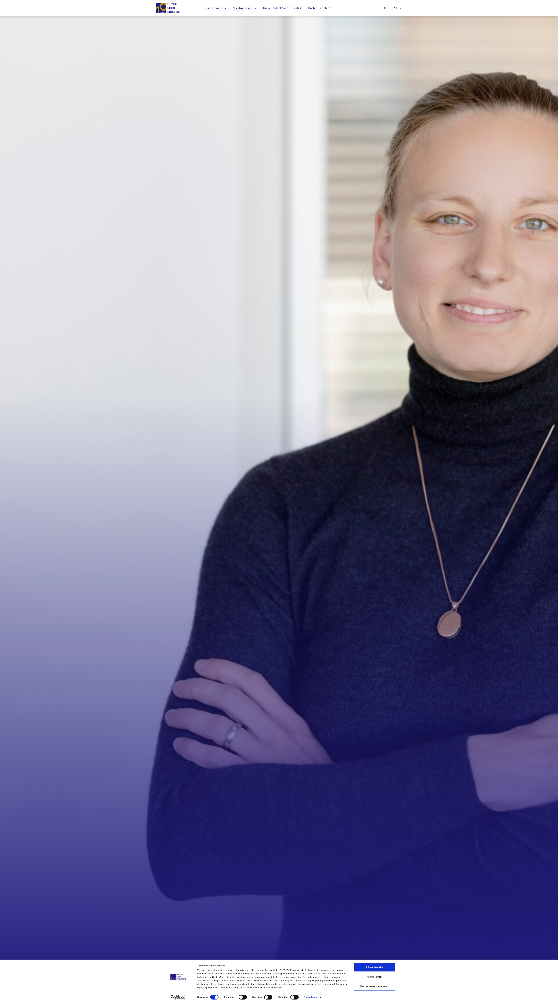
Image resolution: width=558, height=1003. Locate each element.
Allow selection (374, 977)
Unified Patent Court (276, 8)
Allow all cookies (374, 967)
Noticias (298, 8)
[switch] (243, 997)
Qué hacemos (213, 8)
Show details (310, 997)
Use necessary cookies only (374, 986)
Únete (312, 8)
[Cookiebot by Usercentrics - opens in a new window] (178, 997)
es (395, 8)
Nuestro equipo (242, 8)
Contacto (325, 8)
